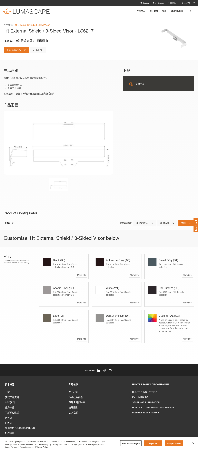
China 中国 (186, 3)
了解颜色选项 (12, 412)
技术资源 (9, 384)
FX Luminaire (140, 397)
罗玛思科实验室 (77, 402)
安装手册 (140, 83)
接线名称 (9, 433)
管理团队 (73, 407)
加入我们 (73, 412)
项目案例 (154, 10)
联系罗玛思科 (177, 10)
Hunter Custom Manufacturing (153, 407)
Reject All (153, 443)
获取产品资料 (12, 397)
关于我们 (73, 392)
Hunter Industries (144, 392)
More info (81, 274)
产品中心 (141, 10)
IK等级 (8, 417)
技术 (164, 10)
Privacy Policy (41, 447)
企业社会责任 (76, 397)
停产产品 (9, 407)
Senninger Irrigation (146, 402)
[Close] (193, 443)
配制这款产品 (14, 50)
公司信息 (73, 384)
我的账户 (173, 2)
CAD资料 (10, 402)
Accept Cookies (174, 443)
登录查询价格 (126, 223)
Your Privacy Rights (131, 443)
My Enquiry (159, 3)
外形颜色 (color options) (20, 427)
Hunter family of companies (150, 384)
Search (146, 3)
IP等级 (8, 422)
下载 (7, 392)
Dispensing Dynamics (146, 412)
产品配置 (37, 50)
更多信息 (190, 11)
